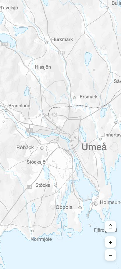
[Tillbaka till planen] (110, 226)
